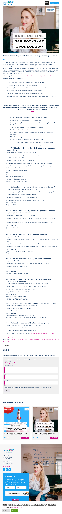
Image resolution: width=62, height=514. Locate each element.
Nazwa (6, 374)
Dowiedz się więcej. (17, 507)
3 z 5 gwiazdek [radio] (10, 363)
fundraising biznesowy (21, 339)
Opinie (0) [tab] (8, 345)
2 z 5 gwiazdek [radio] (8, 363)
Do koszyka (25, 437)
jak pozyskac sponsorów (46, 339)
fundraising (12, 339)
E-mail (6, 380)
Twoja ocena (8, 361)
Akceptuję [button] (14, 510)
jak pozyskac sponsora (33, 339)
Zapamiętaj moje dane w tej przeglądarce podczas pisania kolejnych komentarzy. (28, 387)
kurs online (11, 337)
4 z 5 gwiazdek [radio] (12, 363)
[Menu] (46, 3)
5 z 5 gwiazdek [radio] (14, 363)
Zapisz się (16, 499)
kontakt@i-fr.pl (7, 466)
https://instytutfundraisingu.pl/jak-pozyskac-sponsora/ (43, 76)
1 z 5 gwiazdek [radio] (5, 363)
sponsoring (6, 341)
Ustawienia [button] (6, 510)
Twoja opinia (8, 366)
